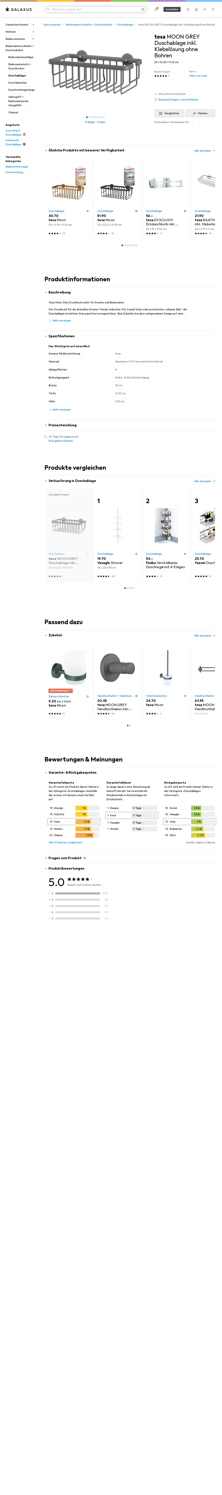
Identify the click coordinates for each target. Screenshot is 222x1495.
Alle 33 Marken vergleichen (65, 842)
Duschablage (17, 75)
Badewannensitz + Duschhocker (19, 66)
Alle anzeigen (202, 150)
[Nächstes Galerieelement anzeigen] (146, 72)
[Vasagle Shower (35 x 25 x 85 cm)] (117, 535)
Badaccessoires (15, 39)
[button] (184, 94)
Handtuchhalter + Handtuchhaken (116, 696)
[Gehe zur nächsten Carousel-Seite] (208, 198)
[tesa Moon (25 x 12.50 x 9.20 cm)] (117, 198)
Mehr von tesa (198, 74)
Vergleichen (171, 113)
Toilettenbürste (156, 696)
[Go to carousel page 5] (133, 245)
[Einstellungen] (156, 9)
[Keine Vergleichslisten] (196, 9)
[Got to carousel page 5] (98, 117)
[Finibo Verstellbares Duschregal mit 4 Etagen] (166, 535)
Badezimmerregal (17, 166)
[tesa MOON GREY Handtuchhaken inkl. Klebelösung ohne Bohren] (117, 681)
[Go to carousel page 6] (136, 245)
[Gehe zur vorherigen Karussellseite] (50, 198)
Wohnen (11, 32)
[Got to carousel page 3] (92, 117)
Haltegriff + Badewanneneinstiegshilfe (18, 101)
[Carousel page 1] (87, 117)
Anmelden (172, 9)
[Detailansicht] (74, 822)
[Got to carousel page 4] (95, 117)
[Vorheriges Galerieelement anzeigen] (43, 72)
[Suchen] (47, 9)
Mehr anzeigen (61, 320)
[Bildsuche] (143, 9)
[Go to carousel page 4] (130, 245)
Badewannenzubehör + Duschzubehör (20, 48)
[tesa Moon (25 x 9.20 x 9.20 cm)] (68, 198)
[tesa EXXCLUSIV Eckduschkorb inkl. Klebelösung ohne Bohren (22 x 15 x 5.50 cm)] (166, 198)
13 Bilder (90, 122)
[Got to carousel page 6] (101, 117)
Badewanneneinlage (20, 57)
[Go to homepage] (19, 9)
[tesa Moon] (68, 681)
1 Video (101, 122)
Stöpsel (13, 112)
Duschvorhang (14, 172)
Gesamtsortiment (17, 24)
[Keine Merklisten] (204, 9)
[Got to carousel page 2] (90, 117)
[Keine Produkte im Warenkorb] (213, 9)
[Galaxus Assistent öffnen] (188, 9)
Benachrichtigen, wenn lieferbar (178, 99)
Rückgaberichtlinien (61, 441)
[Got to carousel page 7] (103, 117)
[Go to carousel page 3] (128, 245)
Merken (203, 113)
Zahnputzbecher (59, 696)
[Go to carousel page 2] (125, 245)
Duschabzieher (17, 82)
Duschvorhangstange (21, 90)
